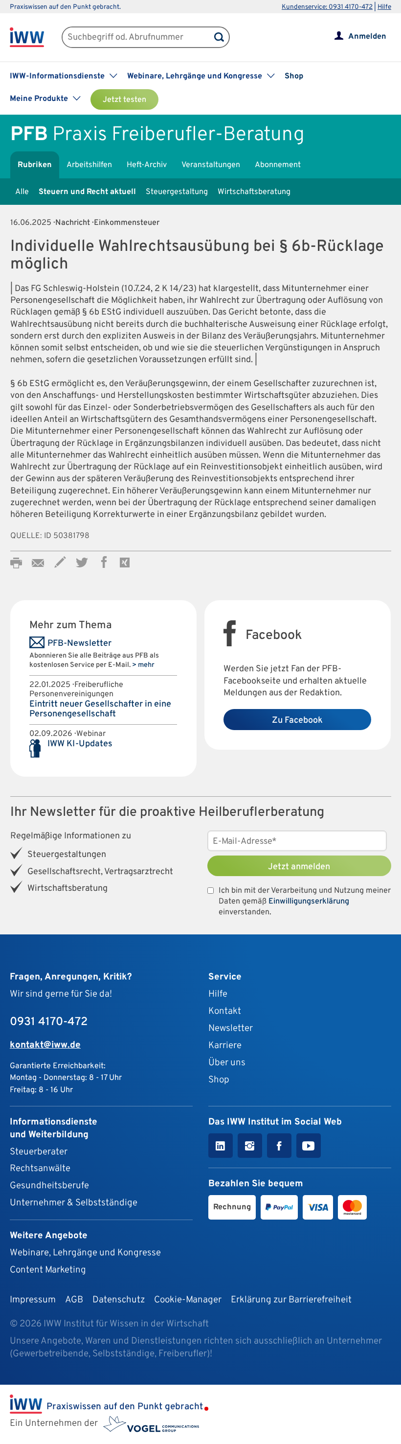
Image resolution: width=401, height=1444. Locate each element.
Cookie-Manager (188, 1300)
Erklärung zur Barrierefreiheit (291, 1300)
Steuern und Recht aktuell (87, 192)
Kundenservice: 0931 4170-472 (327, 7)
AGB (74, 1300)
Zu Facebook (297, 720)
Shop (294, 76)
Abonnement (278, 165)
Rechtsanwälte (40, 1169)
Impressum (33, 1300)
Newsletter (230, 1028)
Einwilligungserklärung (308, 901)
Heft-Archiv (147, 165)
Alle (22, 192)
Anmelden (367, 37)
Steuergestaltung (177, 192)
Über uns (226, 1063)
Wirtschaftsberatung (254, 192)
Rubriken (35, 165)
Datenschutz (118, 1300)
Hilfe (384, 7)
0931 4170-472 (49, 1022)
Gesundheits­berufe (49, 1186)
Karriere (225, 1046)
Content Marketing (48, 1270)
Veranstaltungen (210, 165)
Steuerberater (38, 1152)
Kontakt (224, 1011)
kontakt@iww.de (45, 1045)
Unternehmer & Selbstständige (73, 1203)
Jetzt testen (124, 100)
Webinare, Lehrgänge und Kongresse (85, 1253)
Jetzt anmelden (299, 867)
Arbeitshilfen (89, 165)
